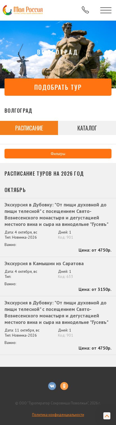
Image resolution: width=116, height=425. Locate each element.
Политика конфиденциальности (58, 414)
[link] (23, 10)
